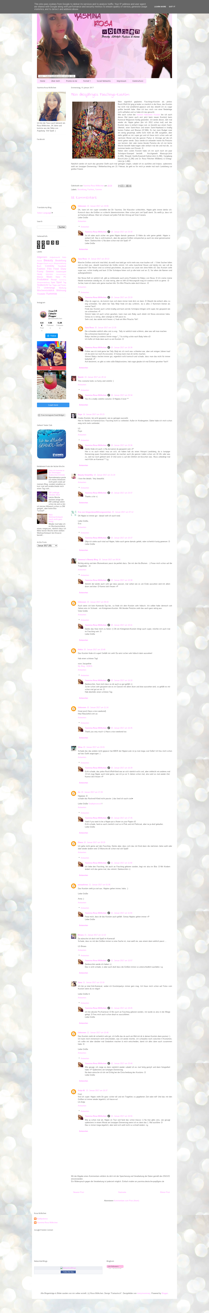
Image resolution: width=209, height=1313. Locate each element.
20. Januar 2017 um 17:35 (121, 818)
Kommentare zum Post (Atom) (126, 1201)
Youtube (41, 294)
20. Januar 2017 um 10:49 (94, 649)
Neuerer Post (78, 1192)
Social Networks (104, 81)
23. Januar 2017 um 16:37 (96, 1090)
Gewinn (50, 271)
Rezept (54, 280)
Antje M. (81, 1090)
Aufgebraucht (55, 257)
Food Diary (59, 269)
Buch (39, 266)
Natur (58, 277)
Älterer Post (165, 1192)
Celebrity (49, 266)
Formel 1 (87, 81)
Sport (59, 282)
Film (49, 269)
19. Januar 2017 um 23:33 (121, 297)
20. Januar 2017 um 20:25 (94, 842)
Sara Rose (82, 259)
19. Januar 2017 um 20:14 (95, 377)
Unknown (82, 206)
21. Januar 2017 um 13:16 (93, 982)
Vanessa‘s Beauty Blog (88, 560)
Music (49, 277)
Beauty (48, 260)
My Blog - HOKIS (85, 666)
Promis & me (71, 81)
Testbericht (42, 285)
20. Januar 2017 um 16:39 (121, 768)
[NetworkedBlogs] (68, 1268)
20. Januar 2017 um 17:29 (92, 792)
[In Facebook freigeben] (127, 185)
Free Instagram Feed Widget (52, 415)
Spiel (53, 282)
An (79, 792)
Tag (64, 282)
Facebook (62, 266)
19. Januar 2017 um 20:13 (98, 259)
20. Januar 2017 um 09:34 (109, 560)
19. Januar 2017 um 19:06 (97, 206)
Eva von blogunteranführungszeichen (94, 512)
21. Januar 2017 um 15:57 (121, 960)
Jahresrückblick (61, 274)
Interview (49, 274)
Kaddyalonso (42, 1219)
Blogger (165, 1293)
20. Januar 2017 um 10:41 (121, 625)
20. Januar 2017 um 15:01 (94, 747)
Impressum (121, 81)
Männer (40, 277)
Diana (80, 842)
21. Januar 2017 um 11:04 (121, 913)
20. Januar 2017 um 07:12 (122, 512)
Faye (80, 414)
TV (38, 288)
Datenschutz (137, 81)
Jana (80, 982)
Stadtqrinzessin (95, 804)
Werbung (62, 288)
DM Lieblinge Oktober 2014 (54, 493)
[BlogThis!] (122, 185)
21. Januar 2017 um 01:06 (99, 885)
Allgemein (42, 257)
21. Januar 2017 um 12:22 (95, 935)
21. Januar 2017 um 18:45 (121, 1008)
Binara (81, 935)
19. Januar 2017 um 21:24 (104, 475)
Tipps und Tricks (59, 285)
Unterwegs (49, 288)
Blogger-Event (42, 263)
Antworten (82, 221)
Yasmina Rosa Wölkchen (96, 232)
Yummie (98, 189)
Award (39, 261)
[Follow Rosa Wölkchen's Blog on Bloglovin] (115, 1268)
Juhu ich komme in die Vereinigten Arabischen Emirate (57, 472)
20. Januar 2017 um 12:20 (105, 328)
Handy (39, 274)
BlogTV (51, 263)
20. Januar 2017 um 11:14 (97, 707)
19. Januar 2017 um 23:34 (121, 395)
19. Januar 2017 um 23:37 (121, 493)
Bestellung (82, 189)
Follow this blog (68, 1272)
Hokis (80, 649)
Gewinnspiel (61, 272)
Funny (40, 271)
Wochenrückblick (45, 290)
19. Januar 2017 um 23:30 (121, 232)
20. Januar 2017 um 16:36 (121, 347)
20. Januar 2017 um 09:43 (97, 602)
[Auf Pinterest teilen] (130, 185)
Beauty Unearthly (85, 475)
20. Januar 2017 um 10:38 (121, 580)
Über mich (55, 81)
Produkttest (42, 279)
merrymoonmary (143, 1293)
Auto (64, 257)
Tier (50, 285)
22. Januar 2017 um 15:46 (97, 1032)
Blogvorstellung (60, 263)
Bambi (81, 377)
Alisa (80, 747)
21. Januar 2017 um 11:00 (121, 863)
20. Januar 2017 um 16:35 (121, 728)
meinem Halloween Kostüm (148, 115)
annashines (83, 885)
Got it (172, 7)
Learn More (160, 7)
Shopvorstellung (43, 282)
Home (42, 81)
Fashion (90, 189)
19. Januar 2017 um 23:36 (121, 445)
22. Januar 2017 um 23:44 (121, 1063)
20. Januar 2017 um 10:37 (121, 538)
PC (65, 277)
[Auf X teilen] (124, 185)
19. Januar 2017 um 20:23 (93, 414)
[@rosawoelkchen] (43, 315)
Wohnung (61, 290)
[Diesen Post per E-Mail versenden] (119, 185)
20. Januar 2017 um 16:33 (121, 680)
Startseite (122, 1192)
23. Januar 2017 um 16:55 (121, 1116)
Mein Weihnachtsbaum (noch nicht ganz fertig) (56, 518)
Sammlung (62, 280)
